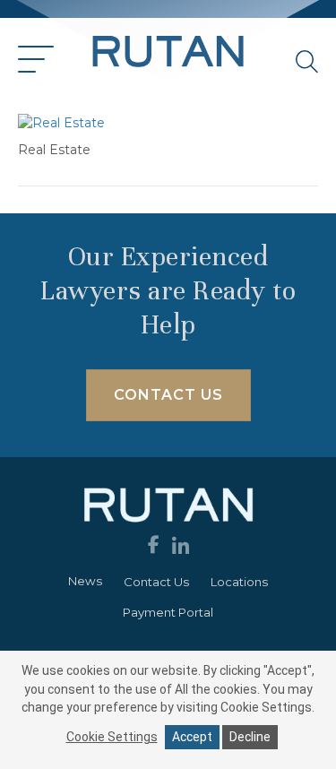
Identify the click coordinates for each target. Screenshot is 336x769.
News (85, 581)
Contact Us (156, 582)
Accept (192, 737)
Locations (239, 582)
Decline (250, 737)
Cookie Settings (112, 737)
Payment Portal (168, 612)
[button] (36, 60)
